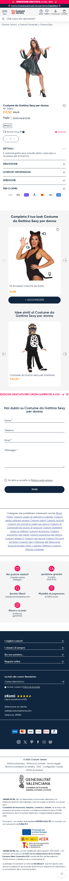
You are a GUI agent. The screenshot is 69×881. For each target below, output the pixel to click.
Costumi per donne (35, 538)
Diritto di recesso (34, 770)
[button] (64, 12)
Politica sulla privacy (42, 480)
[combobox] (34, 19)
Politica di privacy (16, 764)
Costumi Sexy (46, 25)
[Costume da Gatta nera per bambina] (34, 347)
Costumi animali (55, 520)
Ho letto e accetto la (30, 480)
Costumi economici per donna (46, 535)
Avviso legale (54, 764)
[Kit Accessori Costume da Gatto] (34, 255)
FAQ (39, 767)
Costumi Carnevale (28, 25)
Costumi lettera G (14, 538)
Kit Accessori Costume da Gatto (27, 286)
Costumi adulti (38, 520)
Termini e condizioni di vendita (20, 767)
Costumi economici (39, 531)
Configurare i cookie (53, 767)
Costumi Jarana (9, 25)
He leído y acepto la (23, 687)
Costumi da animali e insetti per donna (28, 524)
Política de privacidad (31, 687)
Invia (35, 489)
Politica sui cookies (36, 764)
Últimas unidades (34, 549)
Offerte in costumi (51, 546)
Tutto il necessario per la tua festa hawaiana (34, 5)
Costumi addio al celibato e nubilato (33, 517)
